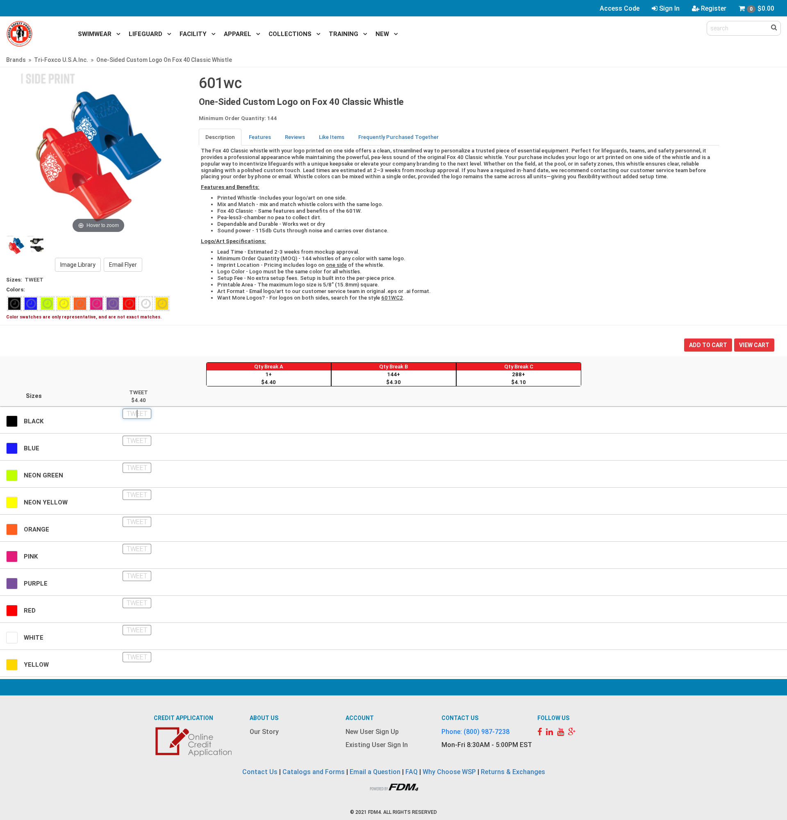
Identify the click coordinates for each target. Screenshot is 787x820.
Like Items (331, 137)
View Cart (754, 345)
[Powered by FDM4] (393, 786)
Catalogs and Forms (313, 772)
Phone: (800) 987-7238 (475, 732)
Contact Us (259, 772)
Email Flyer (123, 264)
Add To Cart (708, 345)
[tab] (220, 137)
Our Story (264, 732)
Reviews (295, 137)
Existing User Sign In (377, 745)
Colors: (15, 289)
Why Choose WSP (449, 772)
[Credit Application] (195, 742)
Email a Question (375, 772)
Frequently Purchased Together (398, 137)
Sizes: (14, 280)
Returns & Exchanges (513, 772)
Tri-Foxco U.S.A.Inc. (61, 60)
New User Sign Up (372, 732)
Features (260, 137)
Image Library (78, 264)
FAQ (411, 772)
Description (220, 137)
